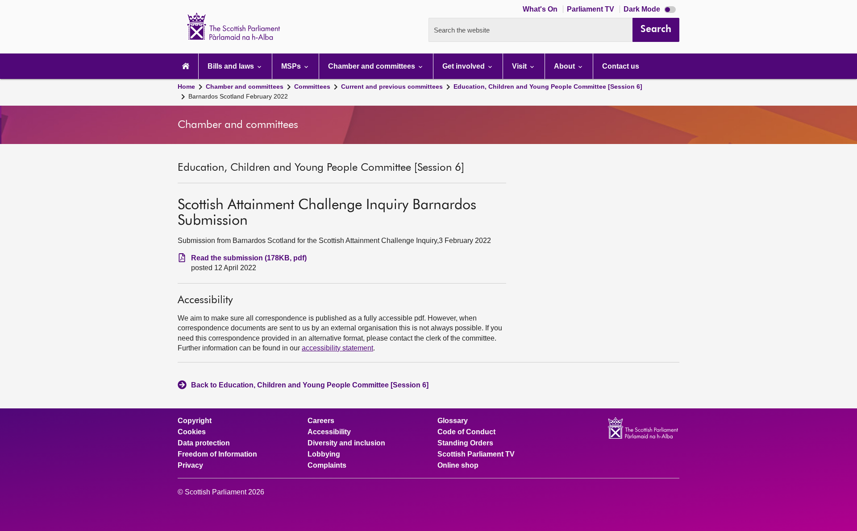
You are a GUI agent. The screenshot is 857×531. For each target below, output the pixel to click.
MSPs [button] (292, 66)
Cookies (192, 432)
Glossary (452, 420)
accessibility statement (337, 348)
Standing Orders (465, 443)
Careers (321, 420)
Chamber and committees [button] (372, 66)
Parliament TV (591, 9)
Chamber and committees (244, 86)
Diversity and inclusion (346, 443)
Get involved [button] (464, 66)
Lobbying (324, 454)
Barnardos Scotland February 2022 (238, 96)
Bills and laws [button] (232, 66)
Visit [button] (520, 66)
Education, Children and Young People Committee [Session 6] (547, 86)
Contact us (620, 66)
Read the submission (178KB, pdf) (249, 258)
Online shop (457, 465)
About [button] (565, 66)
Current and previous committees (392, 86)
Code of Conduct (466, 432)
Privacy (190, 465)
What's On (541, 9)
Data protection (204, 443)
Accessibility (329, 432)
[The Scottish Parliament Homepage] (185, 66)
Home (186, 86)
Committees (312, 86)
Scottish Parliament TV (476, 454)
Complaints (327, 465)
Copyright (195, 420)
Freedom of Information (217, 454)
